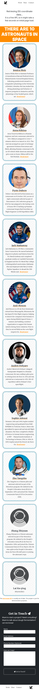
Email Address (8, 636)
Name (6, 629)
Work (20, 3)
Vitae (25, 3)
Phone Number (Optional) (12, 643)
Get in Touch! (20, 672)
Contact (31, 3)
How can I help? (9, 650)
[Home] (5, 3)
